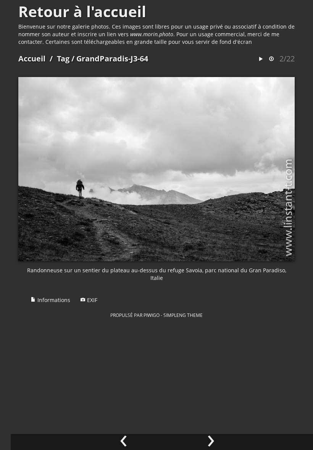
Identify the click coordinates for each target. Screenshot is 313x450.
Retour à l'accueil (82, 11)
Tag (63, 58)
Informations (53, 300)
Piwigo (152, 315)
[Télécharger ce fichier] (271, 59)
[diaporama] (260, 59)
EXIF (91, 300)
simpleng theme (183, 315)
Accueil (31, 58)
